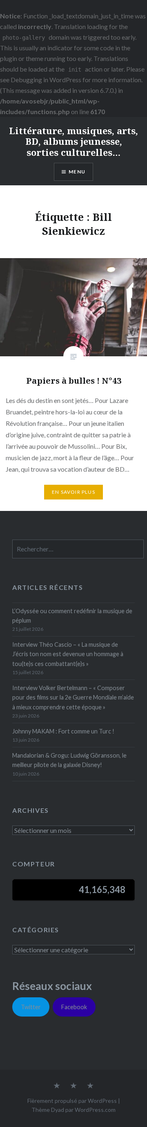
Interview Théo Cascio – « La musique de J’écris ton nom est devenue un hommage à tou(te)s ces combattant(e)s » (67, 654)
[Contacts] (57, 1086)
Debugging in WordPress (46, 79)
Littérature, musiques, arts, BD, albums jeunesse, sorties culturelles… (73, 141)
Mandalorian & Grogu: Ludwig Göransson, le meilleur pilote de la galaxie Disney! (69, 760)
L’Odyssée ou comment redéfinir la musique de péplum (72, 615)
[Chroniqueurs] (73, 1086)
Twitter (31, 1006)
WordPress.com (95, 1109)
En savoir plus (73, 492)
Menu (77, 172)
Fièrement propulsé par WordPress (72, 1100)
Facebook (74, 1006)
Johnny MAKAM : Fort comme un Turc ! (63, 731)
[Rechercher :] (78, 549)
